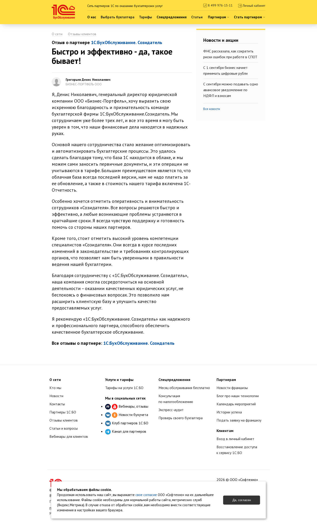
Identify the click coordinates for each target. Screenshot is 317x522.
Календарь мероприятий (236, 404)
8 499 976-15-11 (220, 5)
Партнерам (217, 17)
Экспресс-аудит (171, 409)
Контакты (57, 404)
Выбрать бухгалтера (117, 17)
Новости (56, 395)
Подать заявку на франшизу (239, 420)
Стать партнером (248, 17)
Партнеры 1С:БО (62, 412)
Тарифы (145, 17)
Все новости (211, 109)
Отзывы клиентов (82, 34)
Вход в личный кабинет (235, 438)
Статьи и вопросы (63, 428)
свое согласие (146, 495)
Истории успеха (229, 412)
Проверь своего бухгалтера (180, 418)
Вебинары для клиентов (68, 436)
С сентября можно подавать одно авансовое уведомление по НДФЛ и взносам (230, 90)
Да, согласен (242, 500)
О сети (57, 34)
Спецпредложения (172, 17)
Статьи (197, 17)
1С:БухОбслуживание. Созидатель (126, 42)
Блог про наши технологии (238, 395)
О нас (91, 17)
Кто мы (55, 387)
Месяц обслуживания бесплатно (184, 387)
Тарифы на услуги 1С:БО (124, 387)
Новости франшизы (232, 387)
